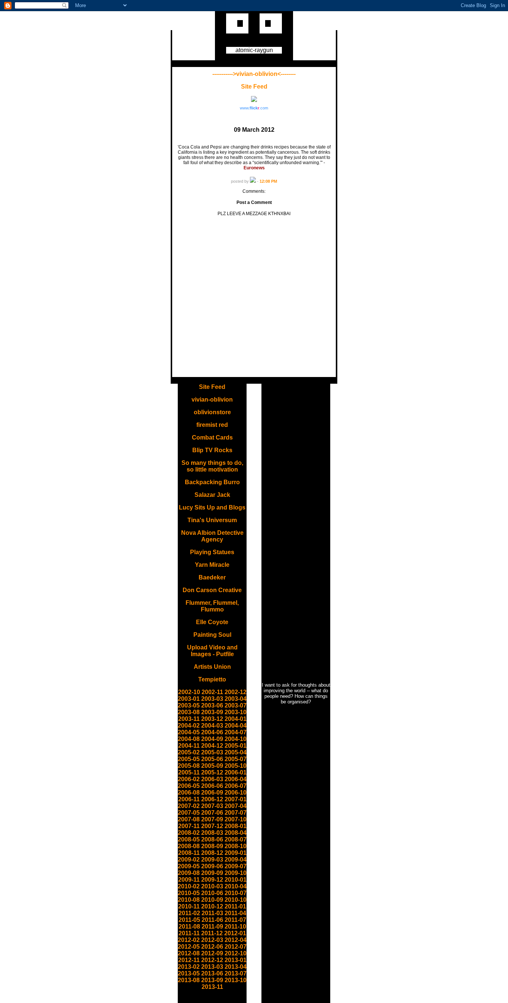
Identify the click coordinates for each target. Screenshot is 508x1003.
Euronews (254, 167)
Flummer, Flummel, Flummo (212, 606)
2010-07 (236, 893)
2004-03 (212, 725)
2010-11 (189, 906)
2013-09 (212, 980)
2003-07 (236, 705)
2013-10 (236, 980)
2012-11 (189, 960)
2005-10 (236, 766)
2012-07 (236, 946)
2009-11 (189, 879)
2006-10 (236, 792)
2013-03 (212, 967)
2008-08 (189, 846)
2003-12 (212, 719)
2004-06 (212, 732)
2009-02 (189, 859)
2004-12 (212, 745)
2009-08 (189, 873)
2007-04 (236, 806)
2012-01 (235, 933)
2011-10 (235, 926)
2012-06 (212, 946)
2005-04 (236, 752)
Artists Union (212, 667)
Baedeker (212, 577)
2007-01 (236, 799)
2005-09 (212, 766)
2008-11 (189, 853)
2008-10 (236, 846)
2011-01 (235, 906)
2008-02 (189, 833)
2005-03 (212, 752)
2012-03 (212, 940)
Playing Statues (212, 552)
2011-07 (235, 920)
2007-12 (212, 826)
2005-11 (189, 772)
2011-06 (212, 920)
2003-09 (212, 712)
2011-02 (189, 913)
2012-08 (189, 953)
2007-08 (189, 819)
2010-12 (212, 906)
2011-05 (189, 920)
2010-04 (236, 886)
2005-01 (236, 745)
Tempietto (212, 679)
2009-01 (236, 853)
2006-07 (236, 786)
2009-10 (236, 873)
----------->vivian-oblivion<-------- (254, 74)
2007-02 (189, 806)
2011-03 (212, 913)
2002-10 (189, 692)
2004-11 (189, 745)
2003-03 (212, 699)
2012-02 (189, 940)
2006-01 (236, 772)
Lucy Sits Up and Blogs (212, 507)
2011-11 (189, 933)
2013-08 (189, 980)
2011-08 (189, 926)
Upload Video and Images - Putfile (212, 650)
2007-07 (236, 812)
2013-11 (212, 987)
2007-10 (236, 819)
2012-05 (189, 946)
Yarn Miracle (212, 565)
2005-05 (189, 759)
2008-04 (236, 833)
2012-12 (212, 960)
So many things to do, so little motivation (212, 466)
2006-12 (212, 799)
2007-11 (189, 826)
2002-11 (212, 692)
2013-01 (236, 960)
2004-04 (236, 725)
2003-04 (236, 699)
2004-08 (189, 739)
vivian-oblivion (212, 399)
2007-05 (189, 812)
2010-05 (189, 893)
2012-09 (212, 953)
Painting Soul (212, 635)
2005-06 (212, 759)
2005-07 (236, 759)
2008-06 (212, 839)
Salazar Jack (212, 495)
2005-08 (189, 766)
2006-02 (189, 779)
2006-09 (212, 792)
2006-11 (189, 799)
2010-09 (212, 900)
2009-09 (212, 873)
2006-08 (189, 792)
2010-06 (212, 893)
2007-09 (212, 819)
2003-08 (189, 712)
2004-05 (189, 732)
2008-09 (212, 846)
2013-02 (189, 967)
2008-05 (189, 839)
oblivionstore (212, 412)
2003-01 (189, 699)
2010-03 (212, 886)
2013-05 (189, 973)
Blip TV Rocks (212, 450)
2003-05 (189, 705)
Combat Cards (212, 437)
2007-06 (212, 812)
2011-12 (212, 933)
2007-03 (212, 806)
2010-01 (236, 879)
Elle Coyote (212, 622)
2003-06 (212, 705)
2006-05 (189, 786)
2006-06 (212, 786)
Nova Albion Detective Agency (212, 536)
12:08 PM (268, 181)
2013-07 (236, 973)
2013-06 (212, 973)
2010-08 (189, 900)
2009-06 (212, 866)
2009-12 (212, 879)
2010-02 (189, 886)
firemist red (212, 425)
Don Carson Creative (212, 590)
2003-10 (236, 712)
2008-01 (236, 826)
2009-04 (236, 859)
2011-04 (235, 913)
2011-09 (212, 926)
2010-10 (236, 900)
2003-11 (189, 719)
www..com (254, 108)
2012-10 (236, 953)
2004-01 (236, 719)
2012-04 (236, 940)
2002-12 (236, 692)
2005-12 (212, 772)
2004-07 (236, 732)
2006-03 (212, 779)
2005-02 (189, 752)
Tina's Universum (212, 520)
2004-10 (236, 739)
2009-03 (212, 859)
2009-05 (189, 866)
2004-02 (189, 725)
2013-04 (236, 967)
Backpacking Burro (212, 482)
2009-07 (236, 866)
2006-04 (236, 779)
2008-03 (212, 833)
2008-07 (236, 839)
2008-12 (212, 853)
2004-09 (212, 739)
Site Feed (254, 86)
